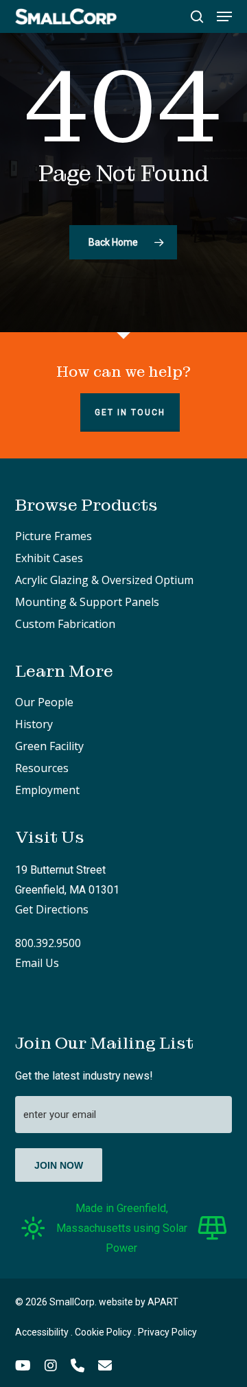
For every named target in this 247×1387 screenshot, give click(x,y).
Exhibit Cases (49, 558)
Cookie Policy (103, 1332)
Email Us (37, 962)
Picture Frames (53, 536)
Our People (44, 702)
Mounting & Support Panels (87, 601)
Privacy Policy (167, 1332)
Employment (47, 789)
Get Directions (52, 909)
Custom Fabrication (65, 623)
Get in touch (130, 412)
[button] (224, 16)
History (34, 724)
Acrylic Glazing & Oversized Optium (104, 579)
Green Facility (49, 746)
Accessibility (42, 1332)
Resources (42, 768)
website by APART (138, 1301)
